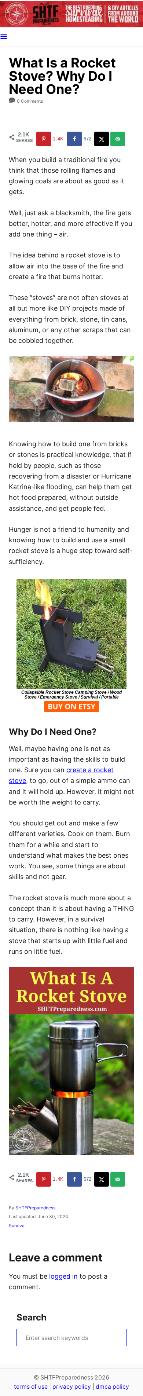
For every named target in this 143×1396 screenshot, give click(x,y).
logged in (63, 1276)
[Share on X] (102, 139)
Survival (17, 1225)
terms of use (31, 1386)
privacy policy (71, 1386)
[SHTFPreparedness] (71, 14)
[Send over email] (118, 139)
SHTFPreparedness (35, 1207)
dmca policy (112, 1386)
